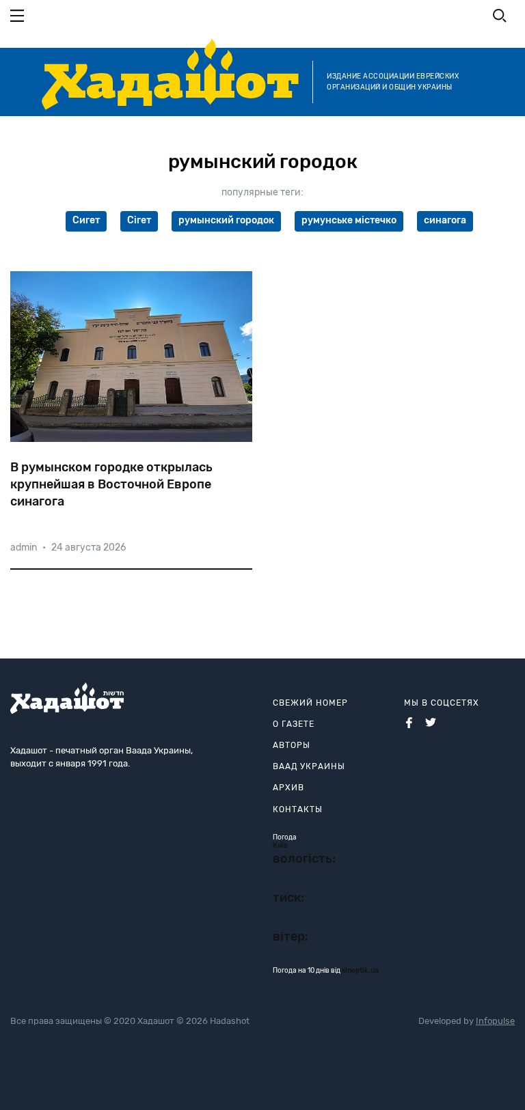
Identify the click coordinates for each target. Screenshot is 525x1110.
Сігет (139, 220)
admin (23, 547)
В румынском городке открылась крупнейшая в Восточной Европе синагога (111, 484)
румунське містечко (348, 220)
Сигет (86, 220)
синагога (445, 220)
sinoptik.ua (360, 971)
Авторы (291, 745)
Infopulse (495, 1021)
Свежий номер (310, 703)
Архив (288, 787)
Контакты (298, 809)
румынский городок (226, 220)
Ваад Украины (309, 766)
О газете (293, 724)
